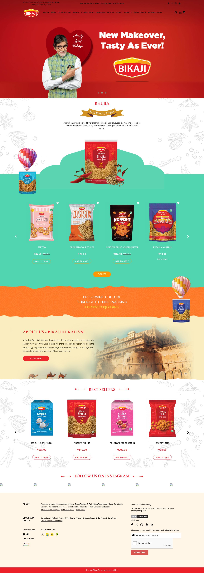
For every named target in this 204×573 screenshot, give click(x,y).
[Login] (180, 13)
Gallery (71, 504)
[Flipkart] (47, 535)
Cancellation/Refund (49, 518)
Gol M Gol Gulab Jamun (122, 443)
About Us (44, 504)
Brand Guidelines (67, 510)
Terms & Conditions (67, 518)
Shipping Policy (89, 518)
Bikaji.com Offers (116, 504)
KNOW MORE (36, 358)
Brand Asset (80, 510)
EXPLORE (102, 274)
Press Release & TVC (83, 504)
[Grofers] (52, 535)
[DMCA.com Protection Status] (139, 516)
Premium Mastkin (162, 247)
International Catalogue (50, 510)
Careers (44, 507)
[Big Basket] (57, 535)
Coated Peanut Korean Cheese (122, 247)
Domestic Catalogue (102, 507)
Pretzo (42, 247)
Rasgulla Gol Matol (42, 443)
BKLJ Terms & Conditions (106, 518)
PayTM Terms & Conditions (51, 521)
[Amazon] (42, 535)
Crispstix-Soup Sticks (82, 247)
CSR (91, 507)
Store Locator (73, 507)
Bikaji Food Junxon (101, 504)
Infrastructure (61, 504)
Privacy (79, 518)
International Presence (57, 507)
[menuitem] (46, 13)
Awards (52, 504)
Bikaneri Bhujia (82, 443)
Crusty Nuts (162, 443)
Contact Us (84, 507)
